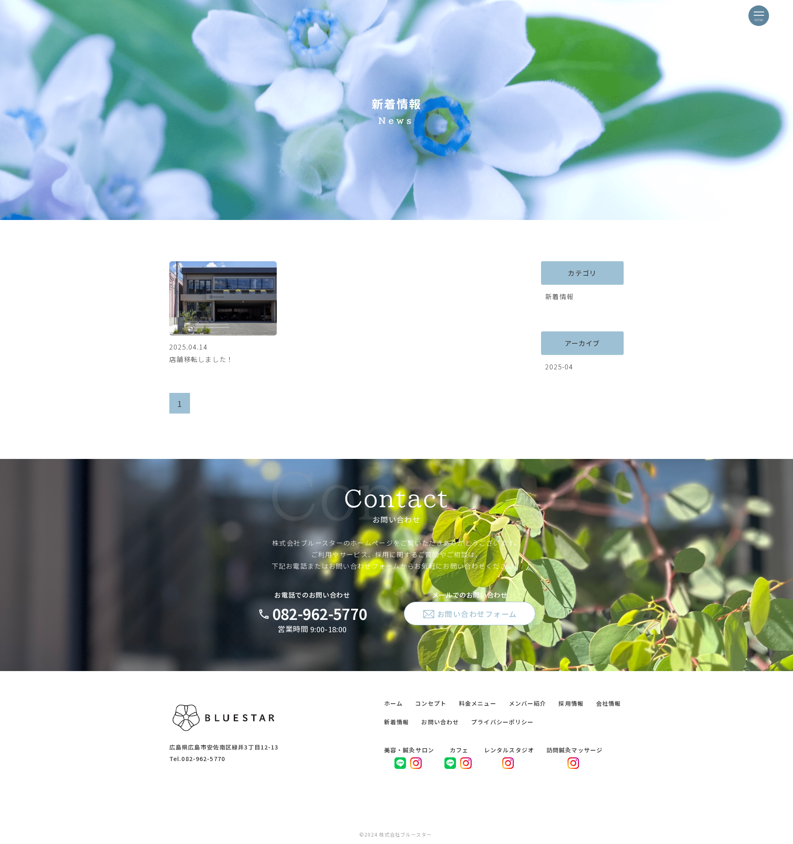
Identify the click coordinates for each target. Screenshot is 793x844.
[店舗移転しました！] (223, 333)
